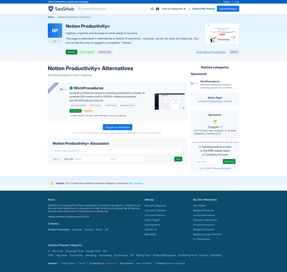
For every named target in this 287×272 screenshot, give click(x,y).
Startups (84, 2)
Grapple (213, 127)
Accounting (105, 255)
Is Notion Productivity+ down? (215, 101)
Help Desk (61, 255)
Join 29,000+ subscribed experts (215, 168)
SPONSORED (52, 87)
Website (71, 52)
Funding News (152, 224)
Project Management (164, 255)
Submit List (151, 229)
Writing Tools (143, 255)
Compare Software (155, 210)
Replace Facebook (203, 210)
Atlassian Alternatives (205, 219)
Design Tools (93, 251)
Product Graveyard (203, 224)
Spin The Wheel (144, 263)
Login (237, 2)
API (106, 229)
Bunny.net (111, 263)
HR (131, 255)
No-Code (57, 251)
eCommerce (121, 255)
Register (227, 2)
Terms (82, 263)
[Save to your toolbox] (55, 41)
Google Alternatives (204, 215)
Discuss (88, 229)
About (99, 229)
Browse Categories (155, 205)
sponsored (138, 183)
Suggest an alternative (117, 127)
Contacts (77, 229)
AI (49, 251)
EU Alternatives (201, 239)
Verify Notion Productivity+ (211, 52)
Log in (56, 159)
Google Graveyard (203, 229)
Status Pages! (152, 219)
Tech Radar (199, 205)
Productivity (76, 255)
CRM (50, 255)
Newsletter (151, 234)
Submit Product (228, 8)
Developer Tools (74, 251)
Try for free (75, 111)
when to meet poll (176, 263)
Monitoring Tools (187, 255)
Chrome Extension (155, 215)
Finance (204, 255)
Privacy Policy (68, 263)
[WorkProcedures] (63, 89)
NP (55, 30)
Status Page (105, 52)
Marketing (91, 255)
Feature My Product (203, 8)
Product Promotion (59, 229)
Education (216, 255)
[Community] (157, 9)
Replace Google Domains (207, 234)
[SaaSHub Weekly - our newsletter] (152, 9)
